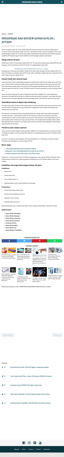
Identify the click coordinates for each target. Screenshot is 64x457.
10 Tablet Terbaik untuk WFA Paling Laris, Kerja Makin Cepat (39, 280)
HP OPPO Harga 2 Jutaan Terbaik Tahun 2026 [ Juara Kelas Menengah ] (9, 256)
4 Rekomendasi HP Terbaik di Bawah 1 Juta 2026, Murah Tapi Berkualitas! (24, 279)
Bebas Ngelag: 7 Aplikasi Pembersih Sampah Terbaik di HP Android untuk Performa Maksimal (9, 277)
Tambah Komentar (20, 46)
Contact (31, 449)
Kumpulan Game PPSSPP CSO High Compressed (26, 385)
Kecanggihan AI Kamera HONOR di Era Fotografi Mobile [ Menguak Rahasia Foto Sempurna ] (39, 261)
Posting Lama (57, 335)
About (24, 449)
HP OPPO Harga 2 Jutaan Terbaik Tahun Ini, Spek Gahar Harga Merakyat (55, 277)
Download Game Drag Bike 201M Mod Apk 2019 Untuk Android (30, 403)
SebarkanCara (32, 2)
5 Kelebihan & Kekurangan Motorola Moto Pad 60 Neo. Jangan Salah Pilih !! (54, 257)
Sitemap (16, 449)
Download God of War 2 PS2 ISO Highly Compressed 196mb (29, 367)
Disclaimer (47, 449)
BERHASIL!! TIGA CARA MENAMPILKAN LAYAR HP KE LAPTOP (24, 151)
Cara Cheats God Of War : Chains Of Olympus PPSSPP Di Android (31, 376)
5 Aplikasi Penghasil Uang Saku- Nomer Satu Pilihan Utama (22, 153)
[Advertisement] (32, 19)
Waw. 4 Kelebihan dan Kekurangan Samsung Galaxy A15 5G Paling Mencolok (23, 257)
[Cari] (61, 2)
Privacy (38, 449)
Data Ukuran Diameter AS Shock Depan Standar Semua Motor (30, 394)
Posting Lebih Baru (8, 335)
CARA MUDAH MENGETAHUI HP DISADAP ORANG (20, 148)
